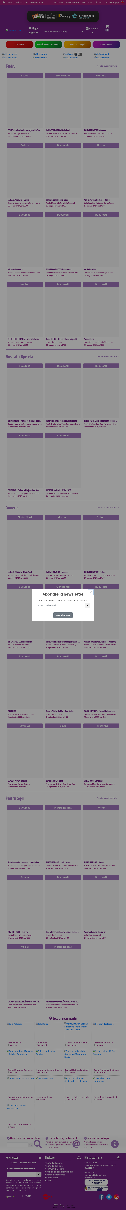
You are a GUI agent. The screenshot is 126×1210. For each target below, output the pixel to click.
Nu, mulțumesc (63, 615)
